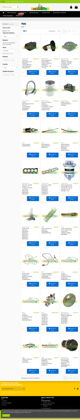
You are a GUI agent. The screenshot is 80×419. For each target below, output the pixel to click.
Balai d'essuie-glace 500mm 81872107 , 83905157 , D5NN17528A (65, 147)
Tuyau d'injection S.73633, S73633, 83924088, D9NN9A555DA (46, 276)
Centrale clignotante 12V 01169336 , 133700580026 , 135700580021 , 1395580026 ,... (27, 64)
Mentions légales (15, 1)
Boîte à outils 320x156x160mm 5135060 (66, 104)
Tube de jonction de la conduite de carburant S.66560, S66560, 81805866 (66, 231)
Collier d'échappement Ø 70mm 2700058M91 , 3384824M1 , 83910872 (28, 106)
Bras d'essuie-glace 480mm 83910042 (45, 146)
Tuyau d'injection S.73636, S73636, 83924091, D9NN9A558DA (27, 317)
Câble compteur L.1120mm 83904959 (27, 360)
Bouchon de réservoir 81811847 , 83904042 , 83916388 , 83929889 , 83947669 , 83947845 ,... (66, 318)
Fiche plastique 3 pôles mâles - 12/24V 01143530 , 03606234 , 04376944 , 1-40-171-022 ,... (46, 64)
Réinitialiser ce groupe (8, 53)
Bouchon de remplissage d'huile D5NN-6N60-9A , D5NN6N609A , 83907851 (65, 362)
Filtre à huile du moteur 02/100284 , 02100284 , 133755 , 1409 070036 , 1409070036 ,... (47, 106)
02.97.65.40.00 (47, 408)
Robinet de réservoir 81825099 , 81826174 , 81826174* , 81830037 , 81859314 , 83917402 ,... (25, 234)
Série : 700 (7, 31)
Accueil (22, 1)
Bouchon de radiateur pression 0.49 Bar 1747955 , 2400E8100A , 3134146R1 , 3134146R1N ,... (66, 64)
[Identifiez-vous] (71, 7)
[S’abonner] (23, 389)
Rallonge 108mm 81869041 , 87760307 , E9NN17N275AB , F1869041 (46, 362)
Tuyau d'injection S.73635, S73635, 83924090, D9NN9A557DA (66, 276)
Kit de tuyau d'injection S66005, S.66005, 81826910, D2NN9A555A (27, 276)
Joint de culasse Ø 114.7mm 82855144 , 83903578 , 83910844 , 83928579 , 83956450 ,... (46, 189)
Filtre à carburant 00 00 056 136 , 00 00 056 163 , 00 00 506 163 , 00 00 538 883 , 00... (66, 188)
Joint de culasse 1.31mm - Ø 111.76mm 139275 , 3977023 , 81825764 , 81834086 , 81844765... (27, 189)
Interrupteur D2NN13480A (26, 145)
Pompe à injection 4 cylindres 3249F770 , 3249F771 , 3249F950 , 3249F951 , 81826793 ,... (45, 319)
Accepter (6, 415)
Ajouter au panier (34, 72)
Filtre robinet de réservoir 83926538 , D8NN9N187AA (46, 231)
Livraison (8, 1)
